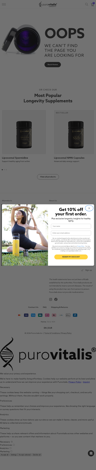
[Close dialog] (89, 208)
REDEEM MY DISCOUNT (71, 257)
